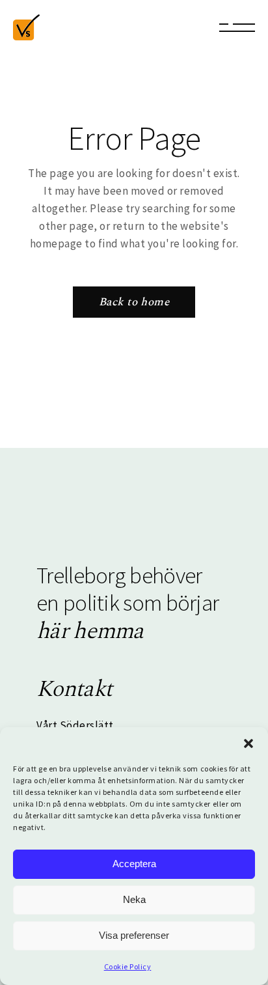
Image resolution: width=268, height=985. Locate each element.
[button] (248, 743)
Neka (134, 899)
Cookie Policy (128, 966)
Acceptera (134, 863)
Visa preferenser (134, 935)
